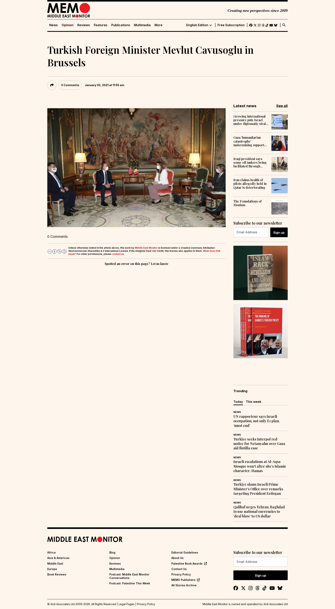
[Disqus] (136, 319)
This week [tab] (253, 402)
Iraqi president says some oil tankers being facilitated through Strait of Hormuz (250, 162)
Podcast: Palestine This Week (129, 583)
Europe (52, 569)
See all (282, 106)
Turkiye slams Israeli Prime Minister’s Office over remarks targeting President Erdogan (258, 489)
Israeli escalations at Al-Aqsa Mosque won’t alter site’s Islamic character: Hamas (259, 466)
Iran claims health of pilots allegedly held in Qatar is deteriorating (250, 183)
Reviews (83, 25)
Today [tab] (238, 402)
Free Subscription (231, 25)
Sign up (279, 232)
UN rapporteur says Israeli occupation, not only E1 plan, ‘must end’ (256, 421)
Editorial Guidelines (184, 552)
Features (100, 25)
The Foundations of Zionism (247, 203)
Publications (120, 25)
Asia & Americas (58, 558)
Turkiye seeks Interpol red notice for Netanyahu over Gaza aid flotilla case (259, 444)
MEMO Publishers (183, 579)
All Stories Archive (184, 585)
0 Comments (70, 85)
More (158, 25)
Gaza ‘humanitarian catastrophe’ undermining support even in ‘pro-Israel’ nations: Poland (248, 141)
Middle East (55, 563)
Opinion (67, 25)
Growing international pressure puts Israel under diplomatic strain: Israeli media (250, 120)
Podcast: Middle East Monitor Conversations (129, 576)
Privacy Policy (181, 574)
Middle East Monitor (146, 247)
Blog (112, 552)
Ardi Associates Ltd (275, 604)
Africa (51, 552)
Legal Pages (127, 604)
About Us (177, 558)
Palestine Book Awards (187, 563)
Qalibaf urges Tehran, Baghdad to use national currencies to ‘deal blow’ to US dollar (259, 511)
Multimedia (142, 25)
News (53, 25)
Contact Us (179, 569)
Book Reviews (56, 574)
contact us (118, 254)
